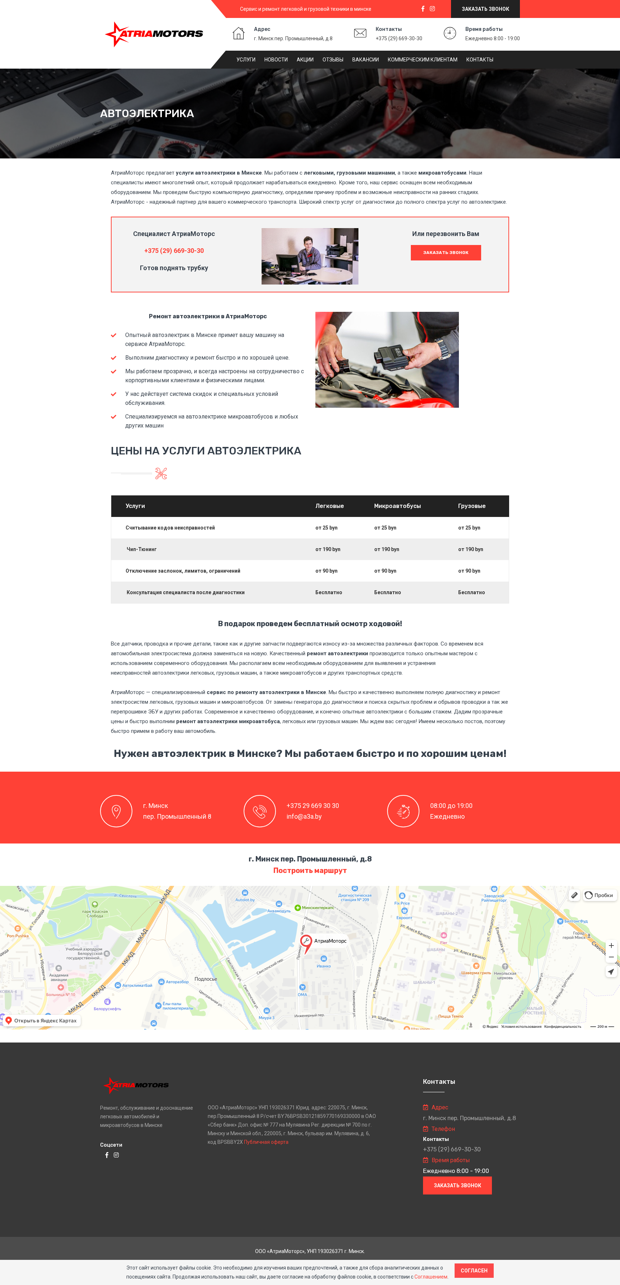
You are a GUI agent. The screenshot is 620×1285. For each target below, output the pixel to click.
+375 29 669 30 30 (313, 805)
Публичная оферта (266, 1142)
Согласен (474, 1271)
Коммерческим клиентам (422, 60)
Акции (305, 60)
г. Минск (155, 805)
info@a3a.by (304, 816)
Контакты (479, 60)
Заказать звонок (485, 9)
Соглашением (430, 1277)
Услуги (245, 60)
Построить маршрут (310, 870)
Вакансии (365, 60)
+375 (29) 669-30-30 (399, 38)
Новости (276, 60)
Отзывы (333, 60)
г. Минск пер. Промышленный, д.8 (293, 38)
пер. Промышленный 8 (177, 816)
